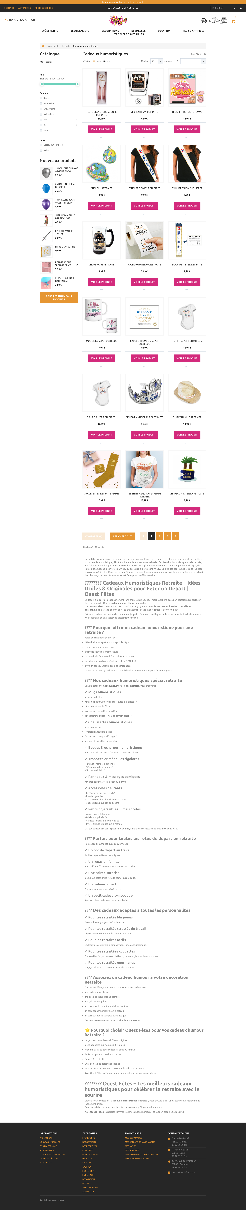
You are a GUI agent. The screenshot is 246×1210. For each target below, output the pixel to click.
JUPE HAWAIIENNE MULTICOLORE (65, 217)
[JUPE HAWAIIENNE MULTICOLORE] (46, 220)
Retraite (66, 46)
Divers (85, 1183)
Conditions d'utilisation (52, 1154)
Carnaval (87, 1163)
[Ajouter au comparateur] (101, 137)
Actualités (24, 8)
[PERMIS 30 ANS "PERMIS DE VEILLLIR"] (46, 267)
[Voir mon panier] (233, 21)
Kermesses (138, 31)
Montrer (145, 61)
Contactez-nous (48, 1146)
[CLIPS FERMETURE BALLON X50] (46, 283)
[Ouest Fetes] (118, 20)
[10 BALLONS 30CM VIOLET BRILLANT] (46, 204)
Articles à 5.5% (90, 1187)
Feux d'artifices (193, 31)
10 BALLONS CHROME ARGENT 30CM (66, 170)
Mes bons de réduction (137, 1158)
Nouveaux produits (58, 160)
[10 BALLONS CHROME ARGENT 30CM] (46, 173)
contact (9, 8)
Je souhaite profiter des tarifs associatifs (123, 2)
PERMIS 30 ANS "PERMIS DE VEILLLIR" (66, 264)
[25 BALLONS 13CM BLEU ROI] (46, 189)
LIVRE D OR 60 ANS (65, 246)
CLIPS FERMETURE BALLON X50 (64, 279)
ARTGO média (58, 1200)
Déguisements (79, 31)
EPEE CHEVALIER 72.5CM (64, 232)
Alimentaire (88, 1191)
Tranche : (44, 78)
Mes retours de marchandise (140, 1142)
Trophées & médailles (129, 34)
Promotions (46, 1138)
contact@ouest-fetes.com (183, 1172)
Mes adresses (132, 1150)
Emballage (88, 1175)
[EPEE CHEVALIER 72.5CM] (46, 236)
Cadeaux (86, 1167)
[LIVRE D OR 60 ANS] (46, 251)
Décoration (88, 1179)
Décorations (110, 31)
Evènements (50, 31)
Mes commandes (133, 1138)
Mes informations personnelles (141, 1154)
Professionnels (44, 8)
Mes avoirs (130, 1146)
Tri (178, 61)
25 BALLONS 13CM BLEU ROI (65, 185)
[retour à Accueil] (43, 46)
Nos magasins (47, 1150)
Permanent (88, 1171)
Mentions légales (49, 1158)
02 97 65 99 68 (22, 20)
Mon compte (133, 1133)
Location (164, 31)
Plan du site (46, 1163)
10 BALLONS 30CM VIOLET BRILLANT (65, 201)
